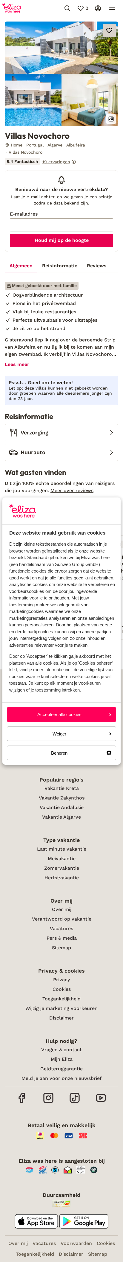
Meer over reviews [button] (71, 490)
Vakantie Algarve (61, 817)
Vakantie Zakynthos (61, 798)
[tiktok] (75, 1102)
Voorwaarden (76, 1243)
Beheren (59, 753)
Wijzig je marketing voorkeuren (61, 1008)
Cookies (62, 989)
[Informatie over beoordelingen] (73, 161)
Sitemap (61, 947)
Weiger (59, 733)
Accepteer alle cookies (59, 714)
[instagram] (48, 1102)
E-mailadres (24, 214)
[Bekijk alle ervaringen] (40, 161)
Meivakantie (62, 858)
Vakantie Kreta (61, 788)
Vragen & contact (61, 1049)
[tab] (21, 265)
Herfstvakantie (61, 877)
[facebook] (22, 1102)
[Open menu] (112, 8)
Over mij (61, 909)
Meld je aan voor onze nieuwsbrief (61, 1078)
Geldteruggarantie (61, 1069)
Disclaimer (61, 1018)
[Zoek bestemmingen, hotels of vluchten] (67, 8)
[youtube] (101, 1102)
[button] (61, 48)
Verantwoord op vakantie (61, 919)
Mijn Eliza (62, 1059)
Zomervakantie (61, 868)
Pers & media (62, 938)
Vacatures (61, 928)
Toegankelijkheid (61, 999)
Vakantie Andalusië (62, 807)
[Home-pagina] (11, 8)
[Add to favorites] (109, 30)
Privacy (61, 979)
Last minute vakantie (61, 849)
